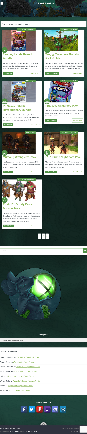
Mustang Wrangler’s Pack (19, 157)
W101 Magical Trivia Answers (24, 362)
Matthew (53, 120)
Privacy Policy (5, 428)
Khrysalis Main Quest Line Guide (20, 386)
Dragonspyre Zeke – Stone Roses (21, 376)
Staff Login (16, 428)
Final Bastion (46, 3)
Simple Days (32, 431)
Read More (35, 73)
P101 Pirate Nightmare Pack (63, 157)
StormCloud (54, 73)
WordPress (13, 431)
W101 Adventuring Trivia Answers (25, 371)
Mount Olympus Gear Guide (19, 390)
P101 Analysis (30, 81)
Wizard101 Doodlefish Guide (28, 357)
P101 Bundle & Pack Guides (26, 29)
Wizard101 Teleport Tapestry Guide (26, 381)
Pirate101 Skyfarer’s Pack (61, 105)
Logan (10, 73)
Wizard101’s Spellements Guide (28, 367)
